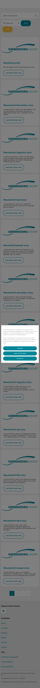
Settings (20, 348)
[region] (20, 344)
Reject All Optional (20, 353)
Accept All (20, 358)
